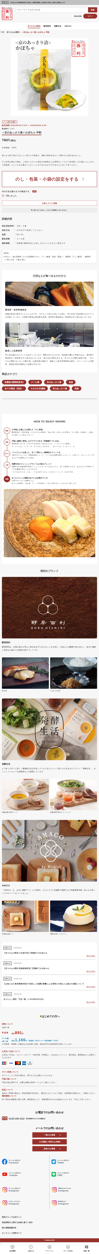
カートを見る (68, 1251)
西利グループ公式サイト (12, 1217)
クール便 (35, 382)
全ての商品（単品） (14, 388)
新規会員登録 (78, 16)
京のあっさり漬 (54, 382)
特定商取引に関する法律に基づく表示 (17, 1222)
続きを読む (91, 956)
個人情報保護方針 (9, 1228)
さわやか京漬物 (38, 388)
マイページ (49, 1251)
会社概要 (12, 1251)
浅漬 (71, 382)
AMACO (67, 26)
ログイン (90, 16)
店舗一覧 (86, 1251)
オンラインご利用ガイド (12, 1233)
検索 (92, 10)
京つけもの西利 (34, 26)
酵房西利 (47, 26)
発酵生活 (57, 26)
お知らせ (31, 1251)
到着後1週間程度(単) (14, 382)
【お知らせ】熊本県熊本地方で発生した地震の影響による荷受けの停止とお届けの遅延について (37, 2)
